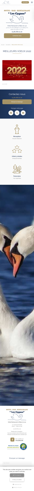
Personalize (17, 484)
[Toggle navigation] (32, 2)
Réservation (25, 2)
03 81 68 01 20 (17, 32)
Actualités (8, 44)
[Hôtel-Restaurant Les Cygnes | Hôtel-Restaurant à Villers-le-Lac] (6, 2)
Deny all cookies (17, 479)
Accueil (2, 44)
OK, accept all (17, 475)
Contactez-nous (17, 35)
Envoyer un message (17, 101)
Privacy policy (17, 487)
